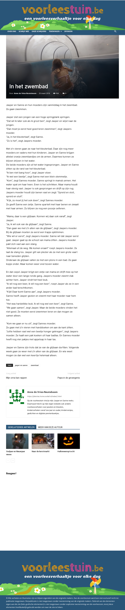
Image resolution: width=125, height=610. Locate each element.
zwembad (35, 365)
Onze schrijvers (39, 31)
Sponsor (68, 31)
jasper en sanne (21, 365)
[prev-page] (8, 460)
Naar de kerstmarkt (41, 451)
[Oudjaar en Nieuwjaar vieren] (17, 441)
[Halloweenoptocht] (68, 441)
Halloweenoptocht (66, 451)
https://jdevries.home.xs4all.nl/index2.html (44, 396)
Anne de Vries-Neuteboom (25, 93)
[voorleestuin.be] (62, 14)
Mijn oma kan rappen (16, 377)
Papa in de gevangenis (69, 377)
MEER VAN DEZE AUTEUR (50, 427)
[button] (115, 31)
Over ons (11, 31)
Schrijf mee (24, 31)
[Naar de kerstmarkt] (43, 441)
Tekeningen (54, 31)
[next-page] (13, 460)
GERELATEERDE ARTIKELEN (21, 427)
